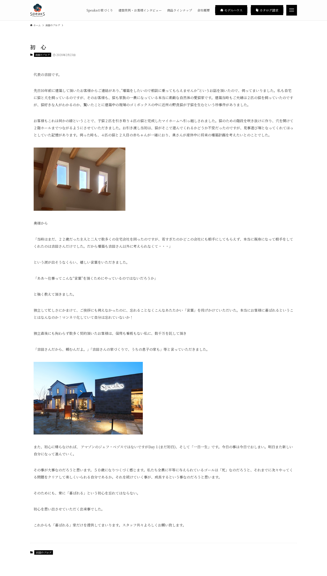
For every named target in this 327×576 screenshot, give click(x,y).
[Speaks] (37, 10)
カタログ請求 (268, 10)
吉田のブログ (42, 54)
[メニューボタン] (291, 10)
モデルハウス (232, 10)
